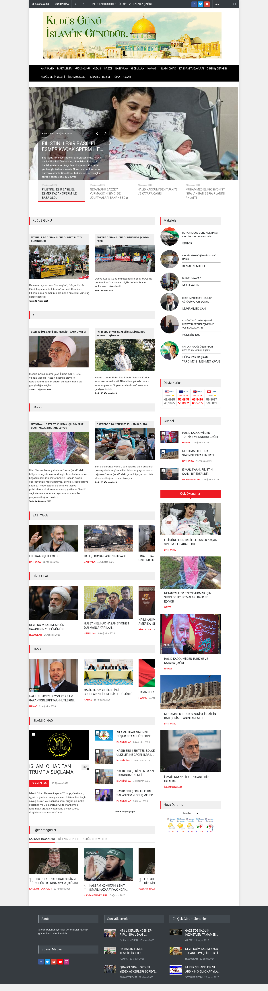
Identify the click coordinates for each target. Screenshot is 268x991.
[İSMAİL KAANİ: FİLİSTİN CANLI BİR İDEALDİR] (190, 751)
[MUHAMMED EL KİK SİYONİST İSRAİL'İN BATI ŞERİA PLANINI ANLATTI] (190, 692)
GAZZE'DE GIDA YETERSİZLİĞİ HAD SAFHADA (122, 424)
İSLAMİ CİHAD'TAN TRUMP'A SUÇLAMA (51, 769)
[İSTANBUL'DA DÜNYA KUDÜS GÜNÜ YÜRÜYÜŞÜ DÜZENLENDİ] (59, 256)
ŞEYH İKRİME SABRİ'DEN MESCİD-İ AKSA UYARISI (58, 332)
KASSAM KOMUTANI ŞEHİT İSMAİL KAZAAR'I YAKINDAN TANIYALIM (107, 887)
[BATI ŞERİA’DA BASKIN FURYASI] (96, 538)
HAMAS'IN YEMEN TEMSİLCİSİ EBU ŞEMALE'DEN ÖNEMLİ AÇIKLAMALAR (134, 948)
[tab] (42, 839)
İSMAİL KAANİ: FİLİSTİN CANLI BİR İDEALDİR (197, 468)
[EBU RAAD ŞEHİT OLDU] (41, 538)
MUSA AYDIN (190, 285)
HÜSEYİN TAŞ (191, 335)
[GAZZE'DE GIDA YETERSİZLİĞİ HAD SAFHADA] (125, 440)
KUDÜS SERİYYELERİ (53, 76)
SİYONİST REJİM (100, 76)
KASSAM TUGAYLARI (191, 68)
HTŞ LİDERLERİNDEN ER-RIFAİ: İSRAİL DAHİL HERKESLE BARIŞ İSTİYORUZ (138, 929)
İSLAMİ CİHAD (168, 68)
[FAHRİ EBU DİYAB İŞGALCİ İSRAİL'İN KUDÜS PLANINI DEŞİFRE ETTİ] (125, 349)
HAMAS (152, 68)
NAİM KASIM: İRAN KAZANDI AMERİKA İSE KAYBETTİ (148, 622)
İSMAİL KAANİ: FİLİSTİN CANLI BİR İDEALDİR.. (148, 4)
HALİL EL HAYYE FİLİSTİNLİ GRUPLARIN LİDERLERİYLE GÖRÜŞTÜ (99, 692)
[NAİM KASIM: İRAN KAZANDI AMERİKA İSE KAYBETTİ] (154, 601)
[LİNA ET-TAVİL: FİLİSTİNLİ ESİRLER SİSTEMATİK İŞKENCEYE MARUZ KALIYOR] (150, 538)
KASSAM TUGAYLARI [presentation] (42, 838)
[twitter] (200, 4)
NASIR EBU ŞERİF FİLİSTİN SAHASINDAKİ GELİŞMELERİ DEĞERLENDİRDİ (135, 793)
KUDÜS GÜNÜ (82, 68)
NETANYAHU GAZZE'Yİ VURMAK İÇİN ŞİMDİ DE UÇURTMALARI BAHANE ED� (69, 146)
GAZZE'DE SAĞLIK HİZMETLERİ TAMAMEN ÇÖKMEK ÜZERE (200, 929)
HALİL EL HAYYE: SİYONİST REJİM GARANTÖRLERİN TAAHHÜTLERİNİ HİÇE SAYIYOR (42, 699)
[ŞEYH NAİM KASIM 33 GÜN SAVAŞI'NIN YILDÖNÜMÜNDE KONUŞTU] (44, 604)
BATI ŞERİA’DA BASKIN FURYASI (92, 556)
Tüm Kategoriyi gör (125, 811)
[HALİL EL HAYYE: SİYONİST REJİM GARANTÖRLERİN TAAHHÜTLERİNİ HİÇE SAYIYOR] (44, 676)
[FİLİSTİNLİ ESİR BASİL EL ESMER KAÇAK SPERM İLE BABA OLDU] (190, 519)
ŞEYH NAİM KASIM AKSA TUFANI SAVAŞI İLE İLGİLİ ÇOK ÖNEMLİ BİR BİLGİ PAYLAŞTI (201, 948)
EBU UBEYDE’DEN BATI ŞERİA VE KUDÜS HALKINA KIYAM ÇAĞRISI (56, 880)
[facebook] (194, 4)
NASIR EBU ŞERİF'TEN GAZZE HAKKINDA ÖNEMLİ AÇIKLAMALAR (135, 773)
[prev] (97, 133)
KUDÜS (97, 68)
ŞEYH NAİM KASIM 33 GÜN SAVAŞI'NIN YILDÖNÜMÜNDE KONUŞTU (39, 628)
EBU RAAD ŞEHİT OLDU (32, 556)
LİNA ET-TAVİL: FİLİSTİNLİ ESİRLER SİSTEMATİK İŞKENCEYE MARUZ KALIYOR (148, 558)
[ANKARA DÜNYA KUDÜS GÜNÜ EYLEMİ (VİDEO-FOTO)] (125, 253)
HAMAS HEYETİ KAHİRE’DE (146, 692)
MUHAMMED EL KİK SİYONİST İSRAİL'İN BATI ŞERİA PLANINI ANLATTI (198, 450)
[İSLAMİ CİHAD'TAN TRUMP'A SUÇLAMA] (59, 744)
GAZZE (108, 68)
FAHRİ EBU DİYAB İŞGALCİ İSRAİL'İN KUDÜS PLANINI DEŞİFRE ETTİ (121, 334)
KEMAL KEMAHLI (193, 266)
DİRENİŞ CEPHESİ (217, 68)
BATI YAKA (121, 68)
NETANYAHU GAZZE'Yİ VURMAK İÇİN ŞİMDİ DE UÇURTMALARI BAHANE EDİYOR (57, 426)
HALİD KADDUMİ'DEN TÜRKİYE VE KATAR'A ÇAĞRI (200, 431)
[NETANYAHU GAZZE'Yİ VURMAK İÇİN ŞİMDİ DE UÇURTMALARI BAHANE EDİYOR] (59, 442)
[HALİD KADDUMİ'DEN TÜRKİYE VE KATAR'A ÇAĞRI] (190, 634)
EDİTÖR (187, 243)
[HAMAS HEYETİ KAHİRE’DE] (154, 674)
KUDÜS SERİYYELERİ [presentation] (95, 838)
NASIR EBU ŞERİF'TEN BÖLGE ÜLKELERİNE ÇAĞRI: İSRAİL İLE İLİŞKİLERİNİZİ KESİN (135, 753)
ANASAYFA (47, 68)
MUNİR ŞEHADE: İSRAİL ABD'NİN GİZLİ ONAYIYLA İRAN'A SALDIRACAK (201, 966)
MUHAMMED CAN (194, 308)
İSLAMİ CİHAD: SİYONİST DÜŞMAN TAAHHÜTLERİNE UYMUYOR (133, 734)
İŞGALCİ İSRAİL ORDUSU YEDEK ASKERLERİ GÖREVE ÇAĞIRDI (137, 966)
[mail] (207, 4)
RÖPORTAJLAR (122, 76)
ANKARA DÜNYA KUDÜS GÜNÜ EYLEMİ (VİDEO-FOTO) (123, 239)
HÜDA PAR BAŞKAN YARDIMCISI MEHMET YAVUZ (201, 359)
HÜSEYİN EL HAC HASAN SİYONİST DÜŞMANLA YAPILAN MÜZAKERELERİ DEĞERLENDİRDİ (97, 627)
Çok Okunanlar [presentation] (190, 493)
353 (85, 766)
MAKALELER (64, 68)
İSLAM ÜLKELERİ (77, 76)
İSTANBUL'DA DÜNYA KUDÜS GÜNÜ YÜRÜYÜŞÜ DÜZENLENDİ (57, 239)
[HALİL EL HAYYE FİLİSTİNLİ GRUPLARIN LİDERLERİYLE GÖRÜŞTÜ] (99, 673)
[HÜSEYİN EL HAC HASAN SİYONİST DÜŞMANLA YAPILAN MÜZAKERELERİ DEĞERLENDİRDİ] (99, 603)
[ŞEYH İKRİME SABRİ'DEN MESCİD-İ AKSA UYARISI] (59, 347)
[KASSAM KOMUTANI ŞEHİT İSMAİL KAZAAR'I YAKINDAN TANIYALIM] (108, 863)
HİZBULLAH (137, 68)
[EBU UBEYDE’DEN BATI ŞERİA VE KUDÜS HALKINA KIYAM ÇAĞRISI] (53, 860)
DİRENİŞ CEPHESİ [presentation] (68, 838)
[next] (105, 133)
